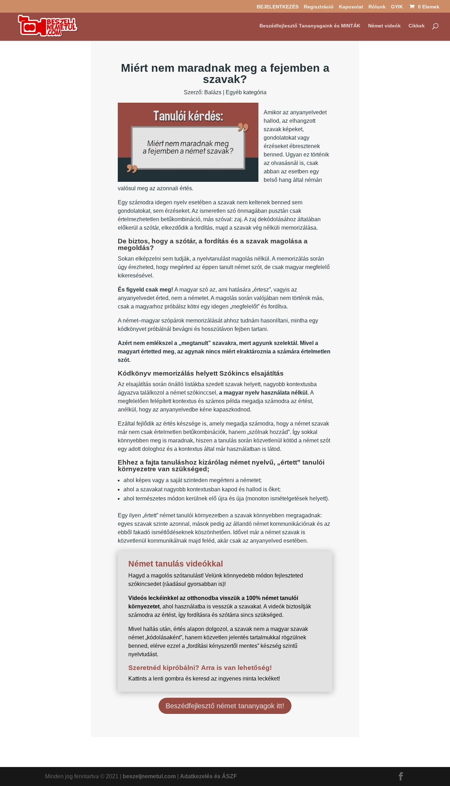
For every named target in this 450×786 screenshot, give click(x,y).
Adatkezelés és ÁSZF (208, 776)
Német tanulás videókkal (175, 563)
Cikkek (417, 25)
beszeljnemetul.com (149, 776)
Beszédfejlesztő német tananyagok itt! (225, 706)
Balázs (212, 92)
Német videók (384, 25)
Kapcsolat (351, 6)
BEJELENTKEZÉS (277, 6)
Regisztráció (319, 6)
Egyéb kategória (246, 92)
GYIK (397, 6)
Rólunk (377, 6)
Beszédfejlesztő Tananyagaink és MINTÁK (309, 25)
